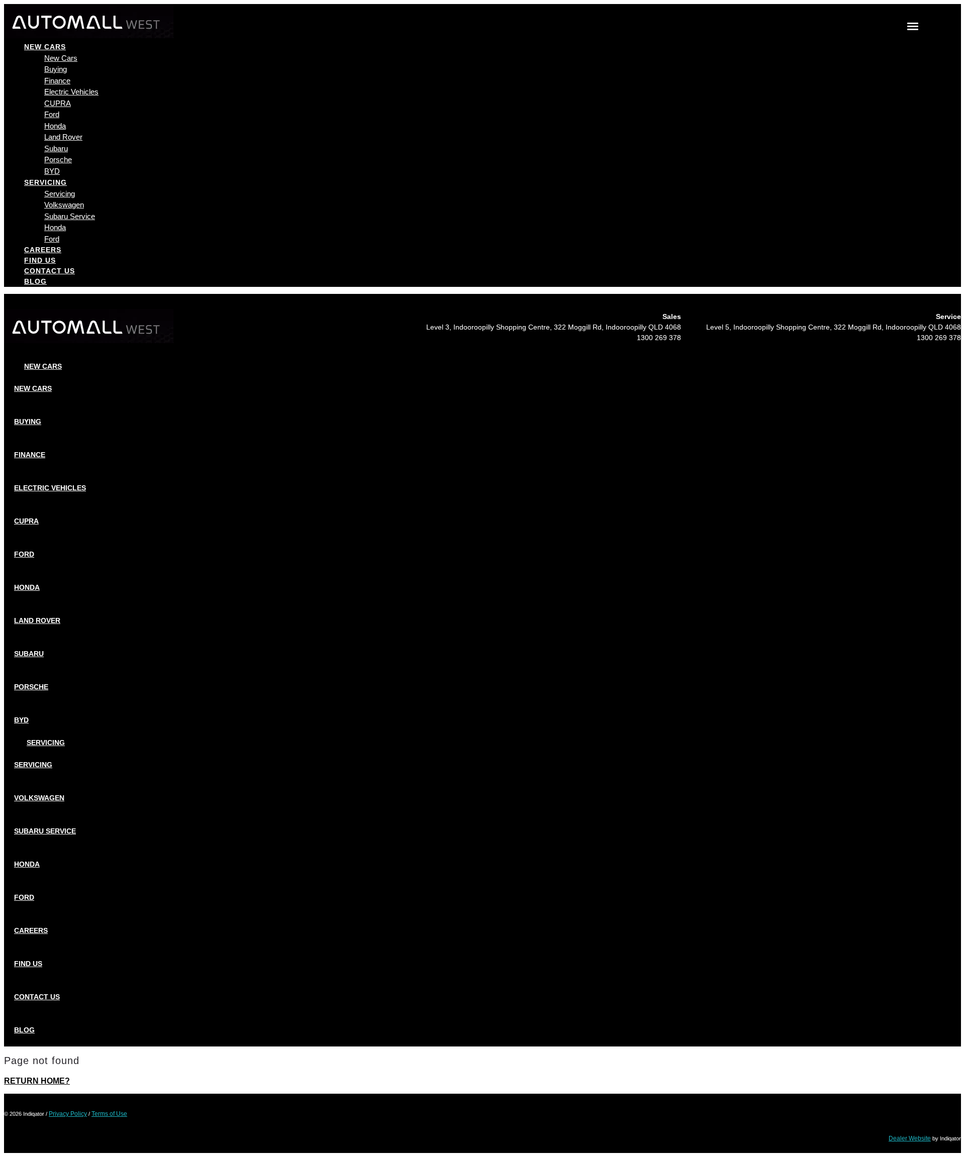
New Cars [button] (45, 47)
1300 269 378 (659, 338)
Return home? (37, 1081)
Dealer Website (910, 1138)
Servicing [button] (45, 182)
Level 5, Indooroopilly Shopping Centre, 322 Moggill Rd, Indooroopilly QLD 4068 (833, 327)
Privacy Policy (68, 1113)
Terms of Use (109, 1113)
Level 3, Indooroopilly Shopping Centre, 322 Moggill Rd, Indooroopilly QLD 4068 (553, 327)
